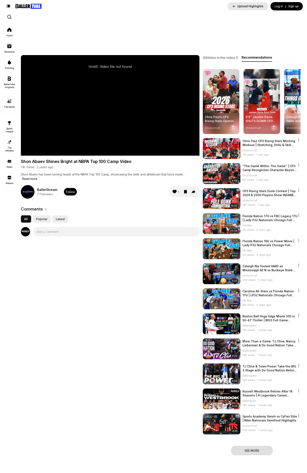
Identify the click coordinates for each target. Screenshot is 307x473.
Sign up (293, 6)
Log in (279, 6)
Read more (29, 178)
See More (252, 450)
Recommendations (257, 57)
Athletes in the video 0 (220, 57)
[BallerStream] (27, 192)
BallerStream (47, 190)
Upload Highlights (250, 6)
